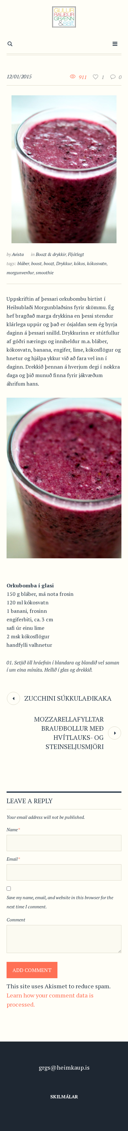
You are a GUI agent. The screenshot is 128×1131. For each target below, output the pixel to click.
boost (36, 263)
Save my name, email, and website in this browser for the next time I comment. (60, 902)
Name (13, 829)
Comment (16, 919)
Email (13, 859)
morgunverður (20, 272)
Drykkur (64, 263)
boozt (49, 263)
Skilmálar (64, 1096)
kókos (79, 263)
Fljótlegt (76, 254)
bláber (23, 263)
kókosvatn (97, 263)
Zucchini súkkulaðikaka (68, 698)
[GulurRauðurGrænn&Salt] (64, 17)
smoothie (44, 272)
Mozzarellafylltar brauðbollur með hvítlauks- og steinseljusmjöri (69, 733)
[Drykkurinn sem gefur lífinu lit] (64, 168)
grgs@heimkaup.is (64, 1067)
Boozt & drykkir (51, 254)
